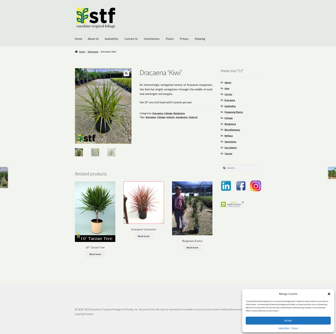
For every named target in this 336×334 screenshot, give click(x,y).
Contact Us (131, 38)
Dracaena (157, 113)
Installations (152, 38)
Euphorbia (230, 106)
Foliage (168, 113)
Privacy (295, 328)
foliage (161, 117)
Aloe (227, 88)
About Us (93, 38)
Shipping (200, 38)
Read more (95, 254)
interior (170, 117)
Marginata (93, 51)
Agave (228, 82)
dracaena (151, 117)
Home (78, 38)
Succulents (231, 147)
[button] (329, 294)
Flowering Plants (234, 112)
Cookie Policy (284, 328)
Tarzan (228, 153)
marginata (181, 117)
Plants (170, 38)
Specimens (230, 141)
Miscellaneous (232, 129)
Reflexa (229, 135)
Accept (288, 320)
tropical (193, 117)
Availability (111, 38)
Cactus (228, 94)
